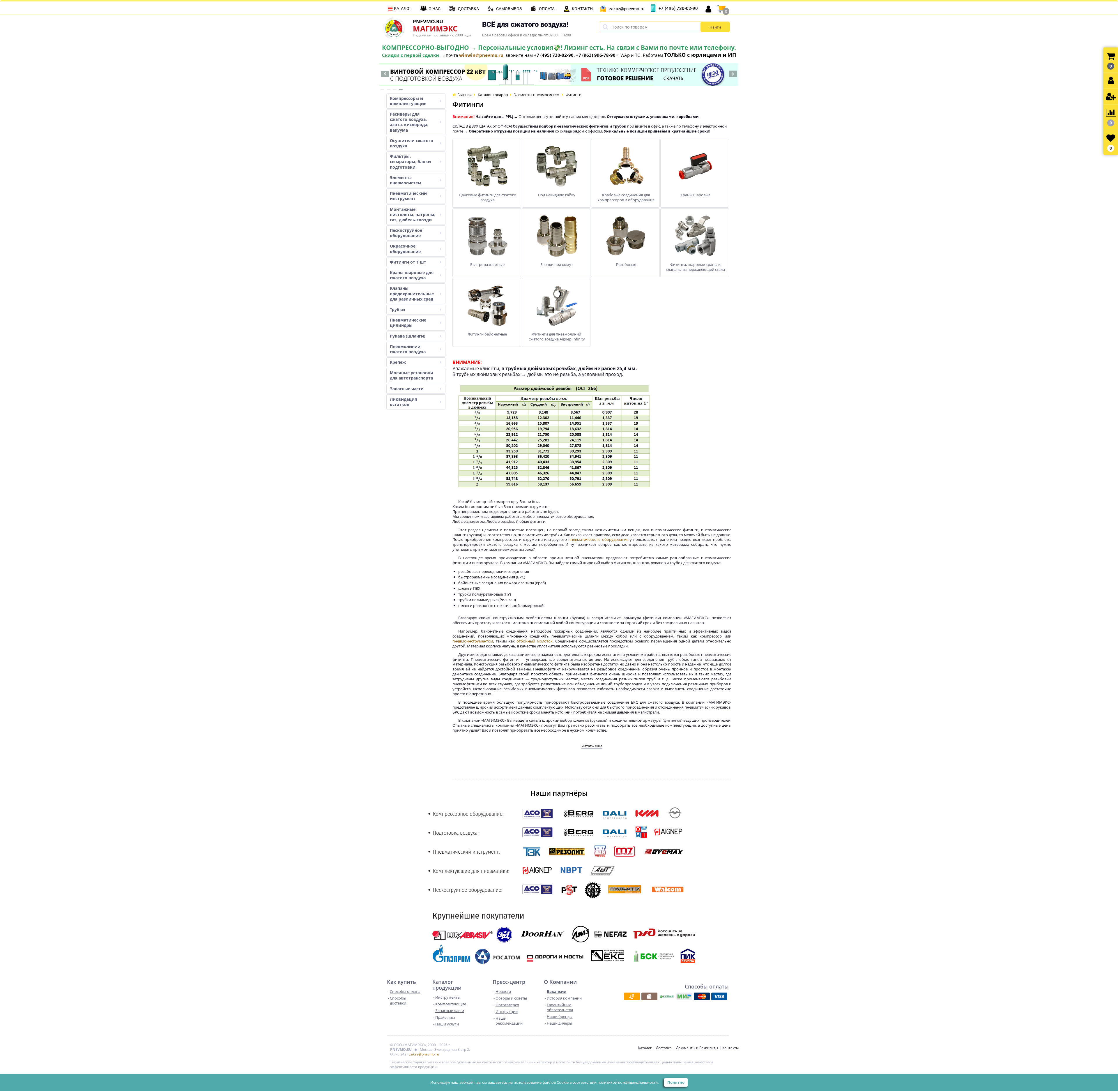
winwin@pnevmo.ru (481, 55)
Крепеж (398, 362)
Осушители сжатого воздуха (411, 143)
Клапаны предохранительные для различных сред (412, 293)
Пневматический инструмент (408, 195)
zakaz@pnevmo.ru (626, 8)
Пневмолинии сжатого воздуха (408, 349)
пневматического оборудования (598, 539)
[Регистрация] (1110, 97)
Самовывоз (509, 8)
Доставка (468, 8)
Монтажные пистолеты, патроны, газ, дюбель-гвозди (412, 214)
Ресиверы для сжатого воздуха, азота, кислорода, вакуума (409, 122)
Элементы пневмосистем (405, 180)
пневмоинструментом (472, 641)
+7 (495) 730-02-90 (678, 8)
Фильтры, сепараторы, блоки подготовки (410, 161)
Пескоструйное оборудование (406, 232)
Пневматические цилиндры (408, 322)
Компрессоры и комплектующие (408, 101)
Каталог (403, 8)
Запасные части (407, 388)
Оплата (547, 8)
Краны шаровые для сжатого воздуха (412, 275)
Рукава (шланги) (407, 336)
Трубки (397, 309)
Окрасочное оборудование (405, 248)
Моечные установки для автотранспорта (411, 375)
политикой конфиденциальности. (628, 1082)
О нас (435, 8)
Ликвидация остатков (403, 401)
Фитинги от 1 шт (408, 262)
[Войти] (1110, 81)
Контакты (582, 8)
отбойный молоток (534, 641)
